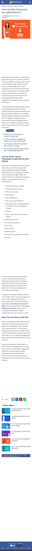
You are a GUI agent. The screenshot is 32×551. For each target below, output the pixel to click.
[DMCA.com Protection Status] (16, 546)
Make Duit (19, 543)
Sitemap (29, 548)
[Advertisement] (16, 55)
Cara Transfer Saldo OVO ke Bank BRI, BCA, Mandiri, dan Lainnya (15, 145)
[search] (30, 2)
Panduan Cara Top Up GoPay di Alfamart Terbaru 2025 (13, 135)
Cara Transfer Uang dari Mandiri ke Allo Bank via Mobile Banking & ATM (16, 149)
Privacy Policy (14, 548)
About (2, 548)
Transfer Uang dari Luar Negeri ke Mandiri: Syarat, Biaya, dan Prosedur (15, 140)
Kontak (7, 548)
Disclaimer (22, 548)
